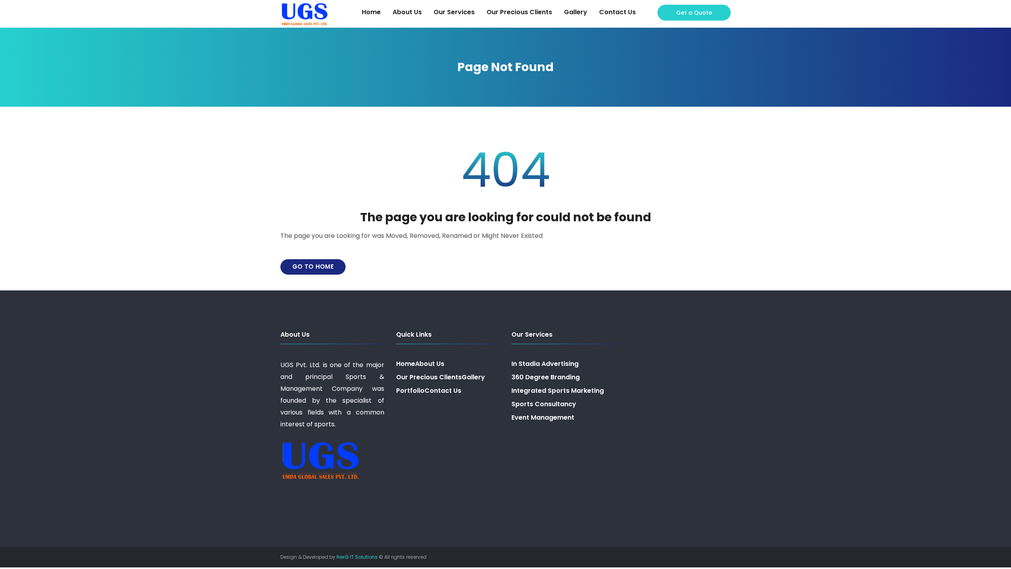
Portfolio (410, 390)
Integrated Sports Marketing (557, 390)
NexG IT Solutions (357, 557)
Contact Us (617, 12)
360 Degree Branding (545, 377)
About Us (407, 12)
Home (371, 12)
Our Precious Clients (519, 12)
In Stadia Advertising (545, 363)
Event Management (542, 417)
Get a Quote (694, 13)
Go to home (313, 266)
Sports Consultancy (543, 404)
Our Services (454, 12)
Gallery (575, 12)
